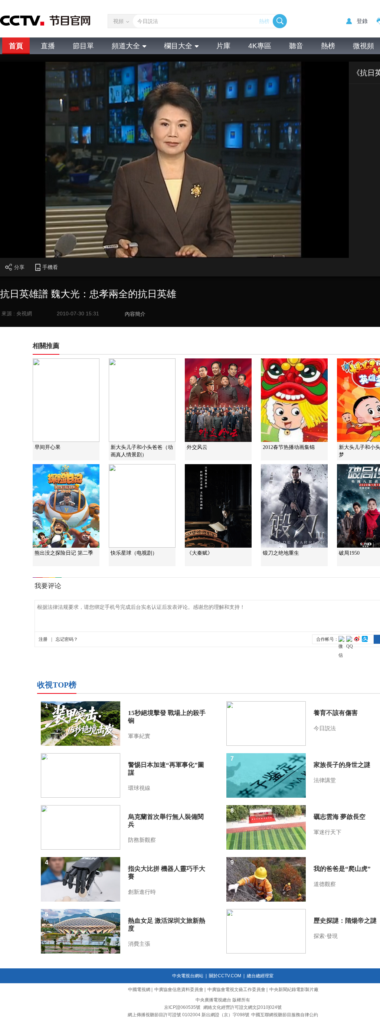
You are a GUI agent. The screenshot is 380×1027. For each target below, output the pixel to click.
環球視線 (139, 788)
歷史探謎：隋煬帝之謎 (345, 920)
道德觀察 (325, 884)
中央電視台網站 (187, 975)
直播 (48, 46)
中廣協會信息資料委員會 (178, 989)
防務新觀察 (142, 840)
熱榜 (264, 21)
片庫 (223, 46)
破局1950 (349, 553)
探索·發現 (326, 936)
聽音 (296, 46)
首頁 (16, 46)
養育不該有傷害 (336, 712)
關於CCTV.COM (225, 975)
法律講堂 (325, 780)
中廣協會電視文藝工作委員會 (236, 989)
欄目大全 (178, 46)
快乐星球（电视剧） (134, 553)
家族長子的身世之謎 (342, 764)
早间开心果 (47, 447)
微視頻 (363, 46)
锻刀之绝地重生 (281, 553)
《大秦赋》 (200, 553)
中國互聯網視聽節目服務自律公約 (284, 1014)
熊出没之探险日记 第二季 (64, 553)
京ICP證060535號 (182, 1007)
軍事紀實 (139, 736)
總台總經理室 (260, 975)
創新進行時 (142, 892)
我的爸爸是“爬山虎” (342, 868)
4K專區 (259, 46)
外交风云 (197, 447)
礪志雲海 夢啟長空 (340, 816)
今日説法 (325, 728)
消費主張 (139, 944)
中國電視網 (139, 989)
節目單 (83, 46)
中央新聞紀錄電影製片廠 (293, 989)
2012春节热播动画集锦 (289, 447)
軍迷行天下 (327, 832)
